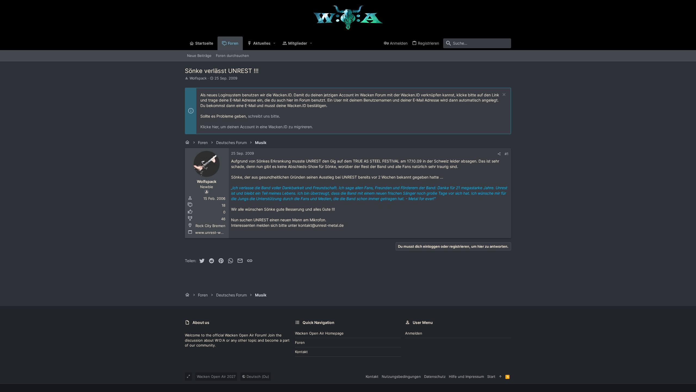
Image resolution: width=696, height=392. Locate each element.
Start (491, 376)
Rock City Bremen (210, 225)
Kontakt (301, 352)
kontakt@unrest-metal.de (321, 225)
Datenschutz (435, 376)
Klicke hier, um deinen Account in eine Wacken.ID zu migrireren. (256, 126)
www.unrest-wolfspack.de (217, 232)
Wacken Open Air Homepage (319, 333)
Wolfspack (198, 78)
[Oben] (500, 376)
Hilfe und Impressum (466, 376)
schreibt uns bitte (263, 116)
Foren (300, 342)
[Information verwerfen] (503, 95)
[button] (274, 43)
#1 (506, 154)
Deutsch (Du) (257, 376)
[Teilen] (499, 154)
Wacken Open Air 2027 (216, 376)
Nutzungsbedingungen (401, 376)
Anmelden (413, 333)
